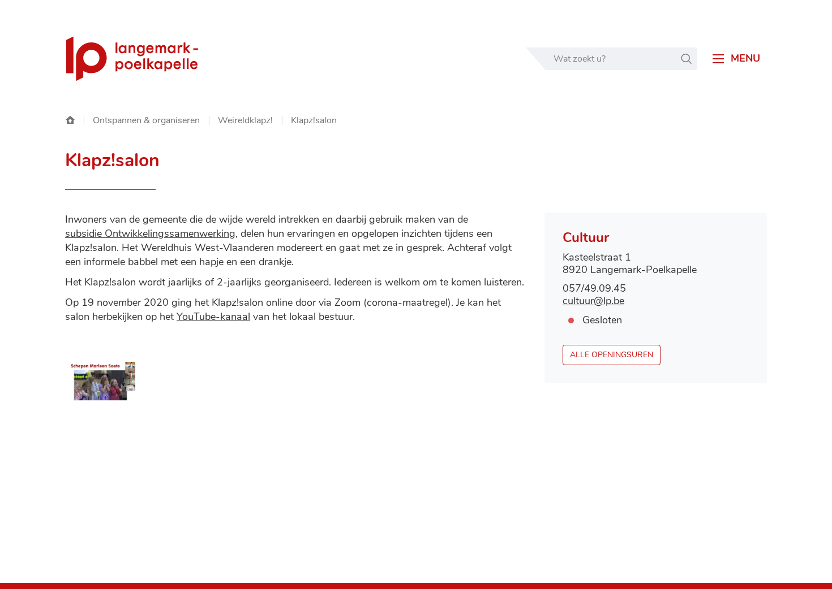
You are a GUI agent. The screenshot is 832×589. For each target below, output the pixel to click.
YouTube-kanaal (213, 316)
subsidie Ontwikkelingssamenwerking (150, 233)
